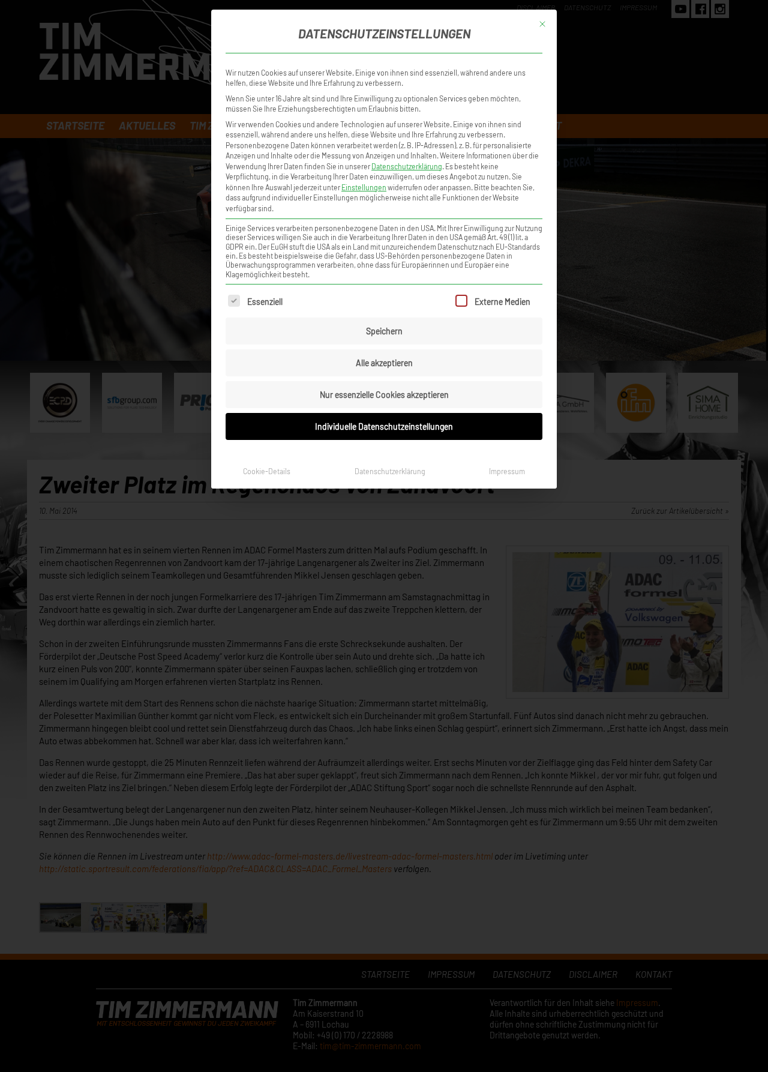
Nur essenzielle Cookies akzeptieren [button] (384, 395)
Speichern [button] (384, 331)
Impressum (507, 471)
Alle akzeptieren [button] (384, 363)
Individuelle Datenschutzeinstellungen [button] (384, 426)
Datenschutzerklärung (406, 166)
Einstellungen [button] (363, 187)
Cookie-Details (266, 471)
